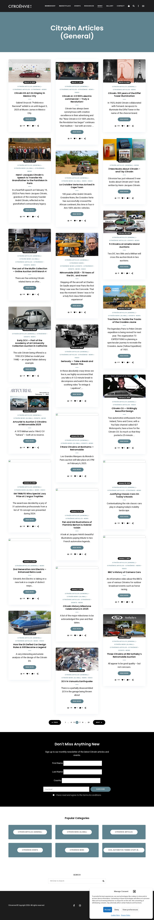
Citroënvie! (36, 90)
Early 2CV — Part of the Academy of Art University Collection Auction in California (29, 343)
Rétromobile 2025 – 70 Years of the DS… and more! (77, 274)
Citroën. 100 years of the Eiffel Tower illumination (124, 94)
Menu (143, 6)
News (44, 90)
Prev (56, 722)
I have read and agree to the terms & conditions (78, 795)
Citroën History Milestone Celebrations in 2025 (77, 607)
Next (98, 722)
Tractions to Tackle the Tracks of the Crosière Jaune (124, 320)
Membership (50, 6)
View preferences (130, 909)
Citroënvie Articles (21, 90)
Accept (108, 909)
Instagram (80, 905)
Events (77, 6)
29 (88, 722)
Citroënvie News (77, 263)
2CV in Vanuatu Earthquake (77, 681)
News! (100, 6)
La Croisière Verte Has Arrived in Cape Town (77, 186)
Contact (121, 6)
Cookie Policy (115, 915)
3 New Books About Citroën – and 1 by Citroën (124, 170)
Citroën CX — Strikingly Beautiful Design (124, 410)
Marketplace (65, 6)
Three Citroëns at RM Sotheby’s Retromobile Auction (124, 655)
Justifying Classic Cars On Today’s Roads (124, 495)
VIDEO (43, 490)
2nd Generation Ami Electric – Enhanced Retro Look (29, 570)
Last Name (57, 771)
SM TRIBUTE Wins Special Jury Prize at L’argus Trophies (30, 495)
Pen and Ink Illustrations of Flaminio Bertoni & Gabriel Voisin (77, 525)
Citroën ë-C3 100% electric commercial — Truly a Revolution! (77, 99)
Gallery (109, 6)
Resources (89, 6)
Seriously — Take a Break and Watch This (77, 362)
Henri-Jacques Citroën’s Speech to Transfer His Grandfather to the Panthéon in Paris (29, 179)
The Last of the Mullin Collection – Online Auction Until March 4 (29, 270)
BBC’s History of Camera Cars (124, 572)
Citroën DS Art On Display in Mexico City (29, 94)
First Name (57, 763)
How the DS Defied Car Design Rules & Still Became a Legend (29, 646)
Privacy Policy (125, 915)
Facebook (74, 905)
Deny (117, 909)
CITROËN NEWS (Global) (24, 168)
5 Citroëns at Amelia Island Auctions (124, 245)
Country (57, 780)
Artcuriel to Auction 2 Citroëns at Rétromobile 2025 (29, 423)
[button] (134, 891)
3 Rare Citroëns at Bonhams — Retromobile (77, 448)
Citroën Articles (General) (29, 87)
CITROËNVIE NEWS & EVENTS (71, 266)
